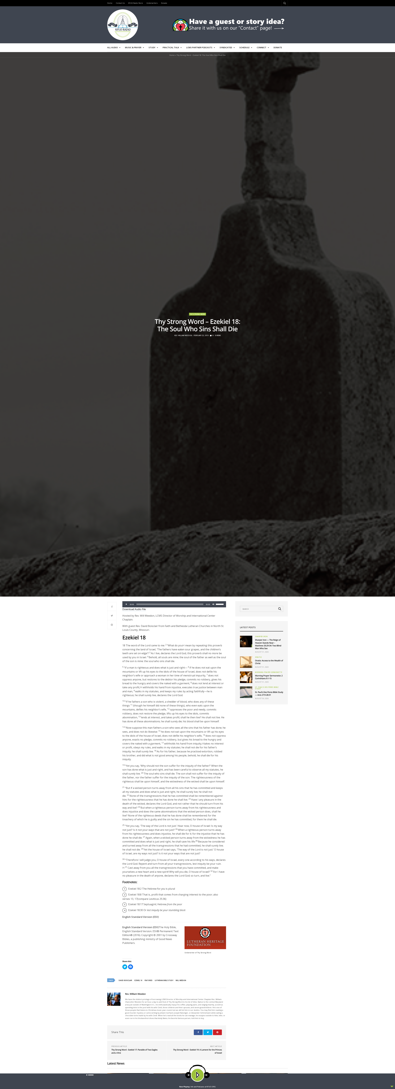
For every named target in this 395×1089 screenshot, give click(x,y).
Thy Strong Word (197, 314)
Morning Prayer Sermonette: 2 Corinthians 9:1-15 (269, 677)
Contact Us (120, 3)
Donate (164, 3)
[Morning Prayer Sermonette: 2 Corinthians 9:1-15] (246, 677)
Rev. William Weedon (183, 335)
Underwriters (152, 3)
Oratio (258, 657)
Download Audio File (134, 609)
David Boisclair (125, 980)
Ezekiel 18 (138, 980)
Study (152, 47)
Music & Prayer (133, 47)
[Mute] (213, 604)
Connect (261, 47)
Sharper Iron (261, 636)
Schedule (244, 47)
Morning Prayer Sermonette (268, 672)
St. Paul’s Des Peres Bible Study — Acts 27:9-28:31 (269, 693)
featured (148, 980)
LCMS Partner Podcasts (199, 47)
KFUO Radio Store (135, 3)
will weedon (181, 980)
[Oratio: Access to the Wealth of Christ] (246, 662)
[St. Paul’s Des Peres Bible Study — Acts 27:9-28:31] (246, 692)
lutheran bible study (164, 980)
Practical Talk (171, 47)
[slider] (220, 604)
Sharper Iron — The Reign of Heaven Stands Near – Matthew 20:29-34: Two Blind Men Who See (268, 644)
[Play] (126, 604)
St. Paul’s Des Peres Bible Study (266, 687)
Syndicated (226, 47)
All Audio (112, 47)
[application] (174, 604)
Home (109, 3)
